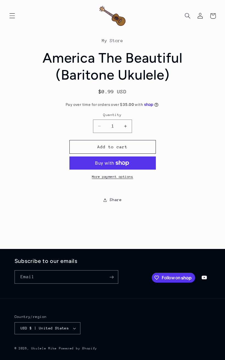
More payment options (112, 177)
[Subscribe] (111, 277)
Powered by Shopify (78, 348)
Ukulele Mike (44, 348)
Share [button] (116, 200)
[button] (12, 16)
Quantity (112, 115)
